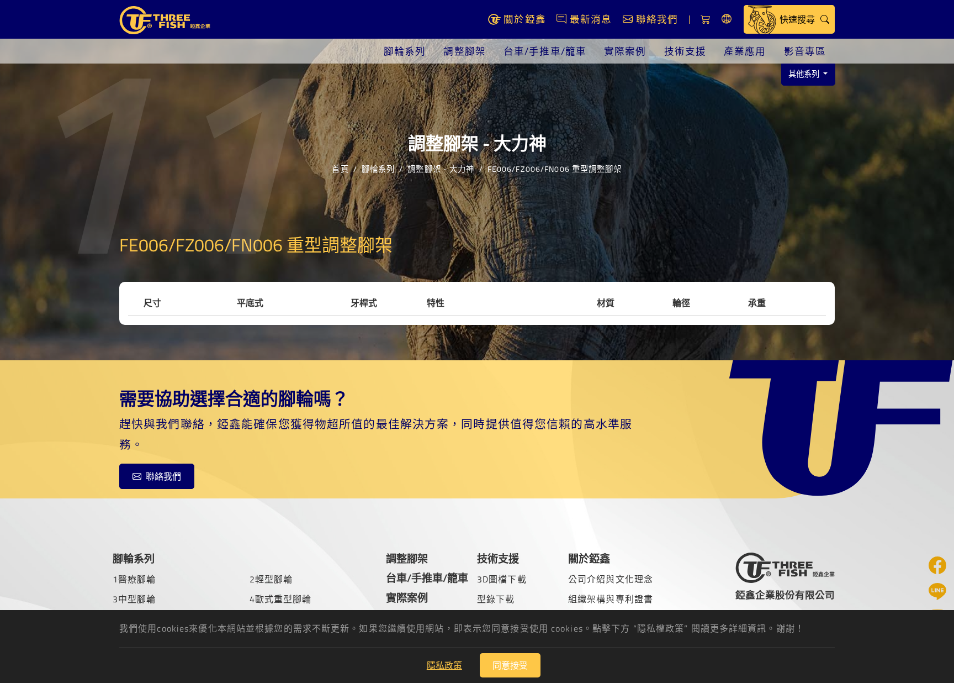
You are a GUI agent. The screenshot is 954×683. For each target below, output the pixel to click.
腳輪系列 (405, 51)
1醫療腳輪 (134, 579)
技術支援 (685, 51)
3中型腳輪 (134, 599)
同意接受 (510, 665)
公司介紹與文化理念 (610, 579)
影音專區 (805, 51)
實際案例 (625, 51)
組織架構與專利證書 (610, 599)
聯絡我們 (163, 476)
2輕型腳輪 (271, 579)
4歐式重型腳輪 (281, 599)
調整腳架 (464, 51)
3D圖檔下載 (502, 579)
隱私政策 (444, 665)
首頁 (340, 169)
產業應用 (745, 51)
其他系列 (804, 74)
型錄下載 (496, 599)
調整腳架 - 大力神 (440, 169)
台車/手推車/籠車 (545, 51)
